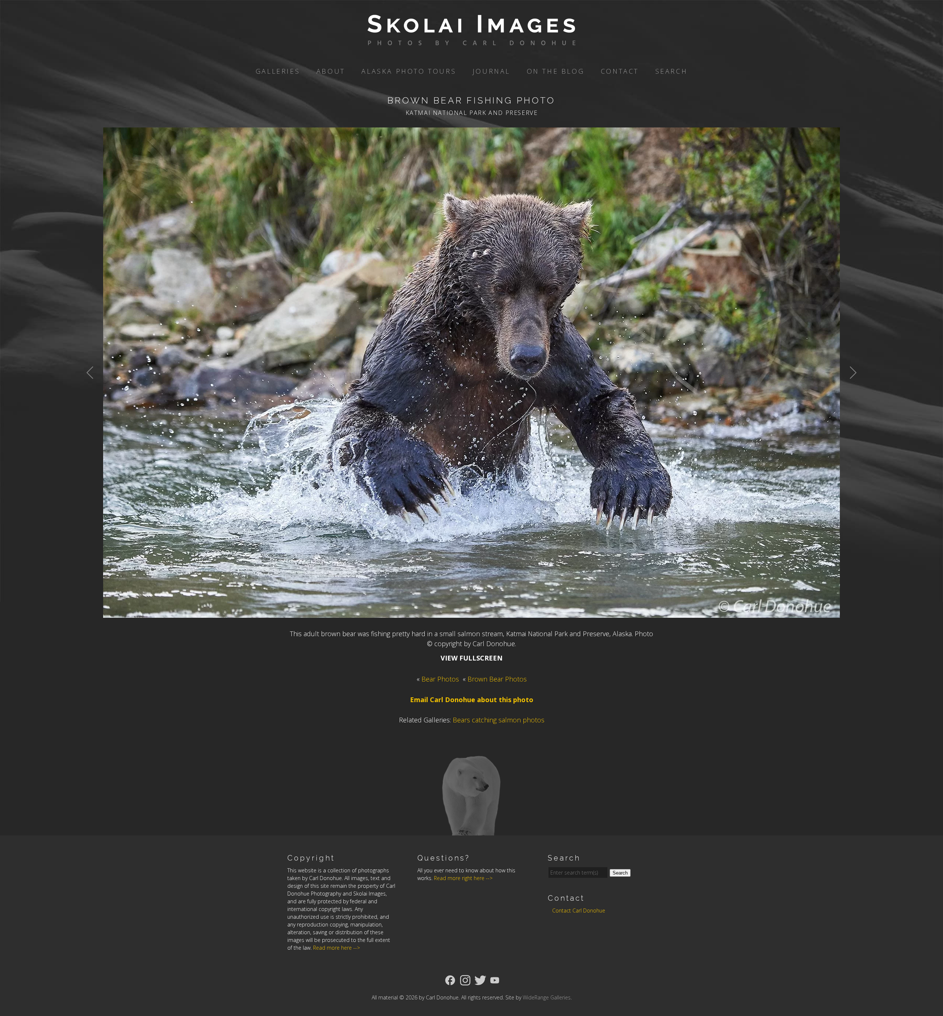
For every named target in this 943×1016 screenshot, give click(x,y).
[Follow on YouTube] (494, 979)
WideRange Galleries (547, 997)
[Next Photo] (849, 390)
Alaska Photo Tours (408, 71)
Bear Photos (440, 679)
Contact (620, 71)
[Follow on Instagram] (465, 979)
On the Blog (556, 71)
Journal (491, 71)
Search (671, 71)
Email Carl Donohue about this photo (471, 699)
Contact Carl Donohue (578, 910)
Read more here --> (336, 947)
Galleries (278, 71)
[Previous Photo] (94, 390)
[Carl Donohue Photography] (471, 40)
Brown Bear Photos (497, 679)
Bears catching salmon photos (498, 719)
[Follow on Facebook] (450, 979)
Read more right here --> (463, 878)
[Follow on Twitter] (480, 979)
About (330, 71)
